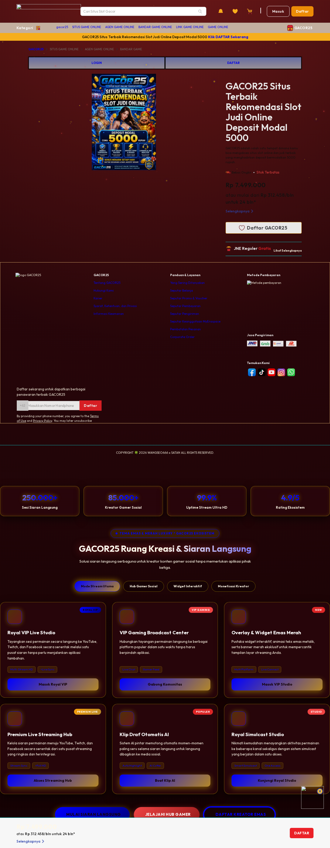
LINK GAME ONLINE (190, 27)
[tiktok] (262, 372)
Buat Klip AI (165, 780)
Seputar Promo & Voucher (188, 298)
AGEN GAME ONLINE (119, 27)
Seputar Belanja (181, 290)
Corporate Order (182, 337)
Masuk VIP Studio (277, 684)
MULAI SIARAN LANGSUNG (93, 814)
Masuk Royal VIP (53, 684)
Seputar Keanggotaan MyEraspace (195, 321)
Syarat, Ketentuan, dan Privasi (115, 306)
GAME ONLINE (218, 27)
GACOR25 (36, 49)
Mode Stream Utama (97, 586)
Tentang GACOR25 (107, 283)
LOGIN (97, 63)
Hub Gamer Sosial (144, 586)
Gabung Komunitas (165, 684)
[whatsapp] (291, 372)
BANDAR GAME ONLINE (155, 27)
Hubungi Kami (104, 290)
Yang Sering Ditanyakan (187, 283)
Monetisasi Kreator (233, 586)
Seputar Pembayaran (185, 306)
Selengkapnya (238, 211)
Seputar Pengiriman (184, 314)
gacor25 (62, 27)
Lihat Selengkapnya (288, 250)
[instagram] (281, 372)
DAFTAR (233, 63)
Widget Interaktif (188, 586)
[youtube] (271, 372)
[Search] (200, 11)
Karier (98, 298)
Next (175, 122)
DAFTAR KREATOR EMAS (241, 814)
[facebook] (252, 372)
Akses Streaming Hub (53, 780)
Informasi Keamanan (109, 314)
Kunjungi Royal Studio (277, 780)
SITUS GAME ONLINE (86, 27)
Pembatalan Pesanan (185, 329)
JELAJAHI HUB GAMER (168, 814)
